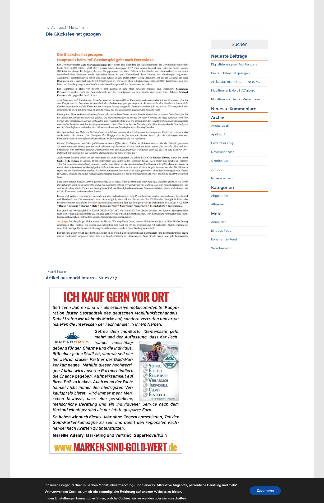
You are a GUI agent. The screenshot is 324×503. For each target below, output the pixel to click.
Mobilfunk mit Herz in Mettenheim (235, 99)
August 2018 (220, 125)
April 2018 (218, 134)
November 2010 (222, 178)
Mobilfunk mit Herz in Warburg (233, 90)
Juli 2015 (217, 169)
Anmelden (219, 222)
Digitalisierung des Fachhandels (234, 64)
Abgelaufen (219, 196)
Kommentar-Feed (224, 239)
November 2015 (222, 152)
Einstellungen (65, 498)
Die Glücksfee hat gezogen (230, 73)
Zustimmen (265, 490)
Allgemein (218, 204)
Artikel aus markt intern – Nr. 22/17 (235, 81)
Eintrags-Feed (221, 230)
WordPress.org (221, 248)
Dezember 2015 (222, 143)
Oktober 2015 (220, 160)
